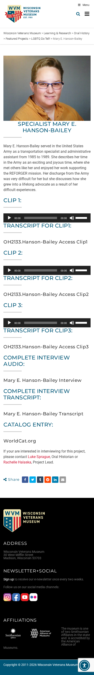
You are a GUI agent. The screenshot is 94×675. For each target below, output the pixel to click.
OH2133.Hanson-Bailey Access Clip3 (46, 346)
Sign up (8, 579)
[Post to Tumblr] (40, 479)
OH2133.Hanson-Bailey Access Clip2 (46, 294)
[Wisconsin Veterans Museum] (23, 14)
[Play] (9, 218)
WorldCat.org (19, 441)
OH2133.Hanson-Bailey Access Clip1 (45, 242)
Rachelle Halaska (17, 462)
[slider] (82, 217)
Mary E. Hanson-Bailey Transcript (43, 413)
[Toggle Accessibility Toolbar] (84, 665)
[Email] (63, 479)
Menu (86, 5)
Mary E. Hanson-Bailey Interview (42, 380)
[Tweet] (32, 479)
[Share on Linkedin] (55, 479)
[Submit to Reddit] (47, 479)
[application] (47, 217)
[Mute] (72, 218)
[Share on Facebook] (25, 479)
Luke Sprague (39, 457)
